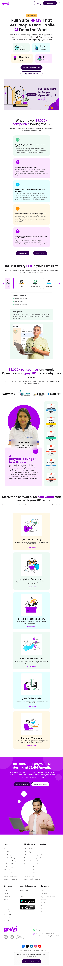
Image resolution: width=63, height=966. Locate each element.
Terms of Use (43, 950)
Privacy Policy (36, 950)
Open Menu (60, 3)
